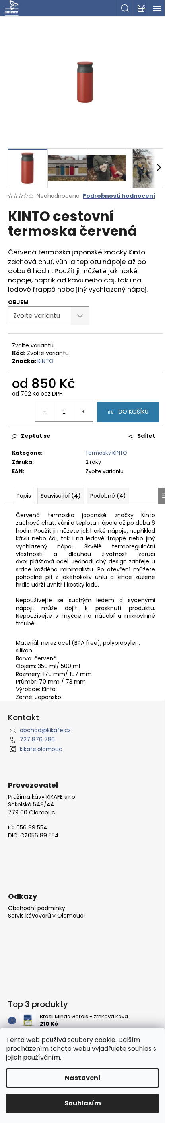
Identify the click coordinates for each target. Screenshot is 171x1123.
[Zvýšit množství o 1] (83, 411)
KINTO (45, 361)
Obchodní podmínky (36, 908)
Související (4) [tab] (61, 496)
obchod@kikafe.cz (45, 730)
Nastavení (83, 1077)
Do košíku (133, 412)
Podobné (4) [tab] (108, 496)
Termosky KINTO (106, 453)
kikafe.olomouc (41, 749)
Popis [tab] (24, 496)
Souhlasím (82, 1103)
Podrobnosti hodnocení (119, 196)
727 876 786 (37, 739)
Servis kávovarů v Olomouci (46, 916)
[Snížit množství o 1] (44, 411)
